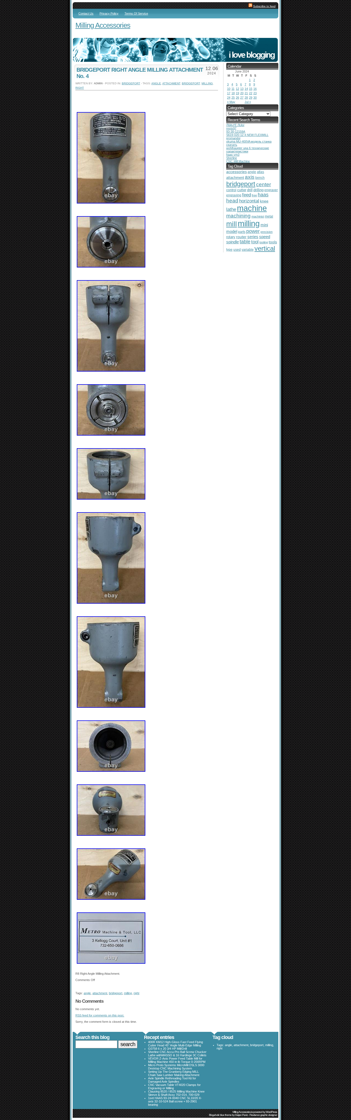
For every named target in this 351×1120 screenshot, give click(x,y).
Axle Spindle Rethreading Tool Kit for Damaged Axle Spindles (172, 1080)
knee (264, 201)
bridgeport (131, 83)
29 (250, 97)
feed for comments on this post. (99, 1015)
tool (255, 241)
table (245, 241)
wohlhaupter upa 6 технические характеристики (247, 149)
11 (232, 88)
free (254, 195)
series (252, 236)
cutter (241, 190)
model (231, 231)
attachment (171, 83)
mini (264, 225)
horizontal (249, 201)
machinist (257, 216)
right (79, 87)
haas (263, 194)
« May (231, 102)
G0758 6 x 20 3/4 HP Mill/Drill (167, 1048)
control (231, 190)
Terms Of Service (136, 13)
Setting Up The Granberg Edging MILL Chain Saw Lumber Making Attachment (173, 1073)
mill (231, 224)
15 (250, 88)
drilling (258, 190)
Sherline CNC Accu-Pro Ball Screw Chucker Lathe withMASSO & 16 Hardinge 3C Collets (177, 1053)
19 (237, 93)
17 (228, 93)
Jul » (248, 102)
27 (242, 97)
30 (255, 97)
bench (260, 178)
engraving (233, 195)
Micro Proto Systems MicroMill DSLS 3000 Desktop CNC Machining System (176, 1066)
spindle (232, 241)
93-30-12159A (235, 131)
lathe (231, 209)
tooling (263, 242)
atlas (260, 172)
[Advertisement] (139, 98)
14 (246, 88)
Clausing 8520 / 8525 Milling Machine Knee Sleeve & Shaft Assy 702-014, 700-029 (176, 1093)
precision (267, 231)
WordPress (271, 1111)
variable (248, 249)
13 (242, 88)
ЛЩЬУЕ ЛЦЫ (235, 125)
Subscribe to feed (264, 6)
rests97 (231, 128)
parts (241, 231)
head (232, 201)
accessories (236, 172)
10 (228, 88)
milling (207, 83)
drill (250, 190)
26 (237, 97)
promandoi (233, 138)
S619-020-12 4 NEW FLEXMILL (247, 134)
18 (233, 93)
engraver (271, 190)
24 (228, 97)
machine (252, 208)
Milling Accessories (102, 25)
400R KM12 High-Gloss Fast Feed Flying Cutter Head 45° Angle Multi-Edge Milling (175, 1043)
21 (246, 93)
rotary (230, 237)
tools (273, 242)
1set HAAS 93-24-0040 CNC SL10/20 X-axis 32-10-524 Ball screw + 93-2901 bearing (175, 1101)
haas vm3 (232, 154)
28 (246, 97)
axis (249, 177)
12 (237, 88)
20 (242, 93)
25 (233, 97)
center (263, 184)
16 (255, 88)
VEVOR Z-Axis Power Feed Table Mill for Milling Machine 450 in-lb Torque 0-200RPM (176, 1060)
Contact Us (86, 13)
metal (269, 216)
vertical (264, 248)
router (241, 237)
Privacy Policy (109, 13)
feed (246, 194)
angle (156, 83)
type (229, 249)
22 (250, 93)
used (237, 250)
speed (264, 237)
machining (238, 216)
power (253, 231)
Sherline (231, 158)
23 (255, 93)
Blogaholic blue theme (220, 1114)
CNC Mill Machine (238, 161)
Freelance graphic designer (263, 1114)
